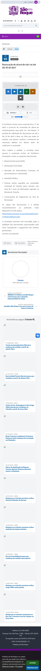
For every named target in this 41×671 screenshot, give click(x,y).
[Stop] (23, 107)
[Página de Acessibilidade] (34, 21)
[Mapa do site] (31, 21)
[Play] (18, 107)
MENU (6, 36)
